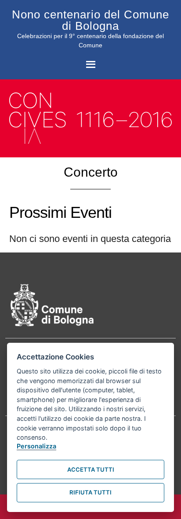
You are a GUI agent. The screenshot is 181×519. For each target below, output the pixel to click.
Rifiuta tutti (90, 492)
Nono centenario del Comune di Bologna (90, 20)
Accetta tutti (90, 469)
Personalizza (36, 446)
